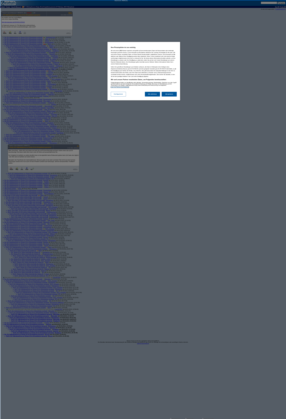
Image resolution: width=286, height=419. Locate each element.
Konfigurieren (118, 94)
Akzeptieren (169, 94)
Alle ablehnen (152, 94)
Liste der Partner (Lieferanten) (120, 87)
